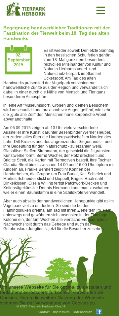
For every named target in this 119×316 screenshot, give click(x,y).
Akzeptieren (12, 308)
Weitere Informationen (23, 313)
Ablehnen (36, 308)
